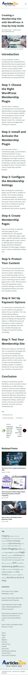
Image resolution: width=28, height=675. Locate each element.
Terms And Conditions (9, 655)
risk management (16, 560)
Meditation (4, 555)
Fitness (19, 545)
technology (15, 569)
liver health (8, 552)
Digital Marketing (14, 543)
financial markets (13, 546)
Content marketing (13, 541)
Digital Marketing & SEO (8, 31)
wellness (4, 578)
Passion (20, 557)
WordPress (19, 418)
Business (17, 536)
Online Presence (13, 558)
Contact (4, 646)
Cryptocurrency (5, 543)
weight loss (20, 574)
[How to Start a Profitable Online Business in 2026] (14, 508)
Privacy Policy (6, 653)
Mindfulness (18, 555)
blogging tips (12, 536)
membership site (7, 415)
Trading (21, 569)
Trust (14, 572)
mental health (10, 555)
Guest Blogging (9, 548)
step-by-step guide (8, 418)
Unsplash (20, 49)
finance (5, 545)
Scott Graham (12, 49)
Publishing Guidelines (9, 651)
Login (3, 637)
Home (4, 633)
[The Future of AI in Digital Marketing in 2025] (14, 459)
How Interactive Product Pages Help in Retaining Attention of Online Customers (13, 493)
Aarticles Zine (16, 671)
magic (22, 552)
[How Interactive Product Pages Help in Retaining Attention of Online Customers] (14, 482)
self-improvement (8, 563)
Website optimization (12, 574)
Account (4, 642)
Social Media (20, 563)
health (19, 549)
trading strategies (7, 572)
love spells (15, 552)
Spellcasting (7, 566)
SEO (14, 562)
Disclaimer (5, 649)
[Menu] (25, 4)
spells (16, 566)
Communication (6, 538)
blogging (5, 536)
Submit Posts (6, 644)
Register (4, 640)
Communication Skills (15, 538)
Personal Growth (7, 560)
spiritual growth (9, 569)
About (4, 635)
